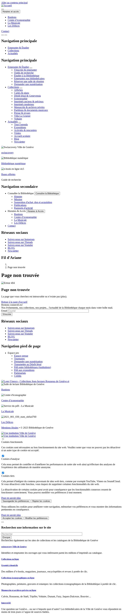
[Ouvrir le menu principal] (5, 34)
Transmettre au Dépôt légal (27, 364)
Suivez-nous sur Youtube (20, 245)
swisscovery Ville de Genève (14, 546)
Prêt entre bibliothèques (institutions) (32, 367)
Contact (5, 31)
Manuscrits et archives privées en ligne (18, 590)
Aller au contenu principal (14, 2)
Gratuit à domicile (9, 565)
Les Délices (14, 25)
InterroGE (6, 603)
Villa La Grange (22, 116)
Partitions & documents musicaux (31, 110)
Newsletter (19, 141)
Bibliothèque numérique (13, 163)
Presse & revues (22, 113)
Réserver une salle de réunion (29, 81)
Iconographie (20, 98)
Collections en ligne (10, 559)
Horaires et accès (11, 11)
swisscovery (7, 152)
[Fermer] (2, 522)
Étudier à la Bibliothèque (26, 75)
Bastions (12, 17)
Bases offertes (8, 174)
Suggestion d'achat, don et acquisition (33, 202)
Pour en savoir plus (11, 498)
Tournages (19, 358)
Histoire (18, 196)
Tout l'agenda (21, 124)
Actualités (13, 53)
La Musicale (14, 23)
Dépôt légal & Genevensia (27, 95)
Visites (17, 133)
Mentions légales (9, 427)
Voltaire (18, 118)
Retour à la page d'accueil (14, 302)
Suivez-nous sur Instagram (21, 239)
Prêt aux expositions (24, 370)
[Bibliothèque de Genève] (6, 5)
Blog (16, 139)
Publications (20, 205)
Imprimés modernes (24, 104)
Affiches (18, 90)
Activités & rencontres (25, 130)
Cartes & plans (21, 93)
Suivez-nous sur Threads (20, 242)
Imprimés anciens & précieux (29, 101)
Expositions (20, 127)
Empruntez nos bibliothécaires (29, 78)
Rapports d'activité (23, 208)
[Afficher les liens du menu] (31, 67)
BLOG (11, 248)
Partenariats (20, 373)
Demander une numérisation (28, 84)
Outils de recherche (24, 72)
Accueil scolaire (22, 136)
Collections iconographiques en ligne (17, 578)
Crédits (17, 376)
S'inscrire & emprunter (25, 70)
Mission (18, 199)
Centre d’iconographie (19, 20)
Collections (13, 50)
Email (4, 310)
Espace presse (21, 355)
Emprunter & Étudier (18, 47)
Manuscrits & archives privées (29, 107)
